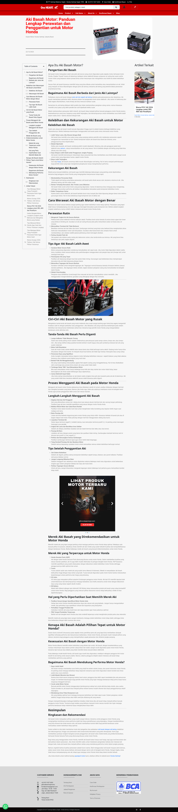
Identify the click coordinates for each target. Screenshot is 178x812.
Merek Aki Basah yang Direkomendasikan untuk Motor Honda (34, 138)
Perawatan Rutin (34, 102)
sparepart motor (80, 756)
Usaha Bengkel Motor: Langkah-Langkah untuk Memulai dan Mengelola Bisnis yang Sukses (35, 217)
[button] (43, 66)
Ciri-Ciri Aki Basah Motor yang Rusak (34, 111)
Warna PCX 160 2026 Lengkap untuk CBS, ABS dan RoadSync (35, 208)
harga (59, 162)
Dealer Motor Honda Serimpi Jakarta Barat (144, 121)
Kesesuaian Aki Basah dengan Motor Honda (36, 166)
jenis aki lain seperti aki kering (82, 97)
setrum (62, 148)
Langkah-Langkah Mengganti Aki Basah (36, 127)
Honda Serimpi (115, 756)
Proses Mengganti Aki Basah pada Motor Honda (34, 121)
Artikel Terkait (30, 186)
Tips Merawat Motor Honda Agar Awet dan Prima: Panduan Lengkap (35, 225)
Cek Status (79, 13)
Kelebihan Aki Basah (35, 91)
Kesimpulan (30, 178)
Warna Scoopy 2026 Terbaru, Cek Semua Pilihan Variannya (33, 201)
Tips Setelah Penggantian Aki (34, 132)
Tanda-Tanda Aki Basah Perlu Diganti (35, 116)
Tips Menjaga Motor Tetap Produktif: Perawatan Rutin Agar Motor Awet (34, 192)
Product (68, 13)
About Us (91, 13)
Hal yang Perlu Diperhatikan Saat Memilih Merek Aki (35, 153)
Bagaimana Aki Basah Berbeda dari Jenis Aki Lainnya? (36, 80)
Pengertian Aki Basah (36, 75)
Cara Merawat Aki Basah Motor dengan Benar (34, 98)
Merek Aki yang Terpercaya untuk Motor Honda (34, 145)
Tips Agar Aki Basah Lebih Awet (35, 106)
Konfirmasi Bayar (105, 13)
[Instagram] (136, 809)
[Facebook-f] (140, 809)
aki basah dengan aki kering (107, 729)
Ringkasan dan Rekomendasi (34, 182)
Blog (118, 13)
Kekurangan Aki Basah (36, 94)
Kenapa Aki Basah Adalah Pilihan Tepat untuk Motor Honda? (34, 160)
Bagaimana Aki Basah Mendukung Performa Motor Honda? (36, 173)
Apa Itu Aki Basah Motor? (34, 72)
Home (60, 13)
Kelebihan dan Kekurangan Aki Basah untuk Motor (35, 87)
